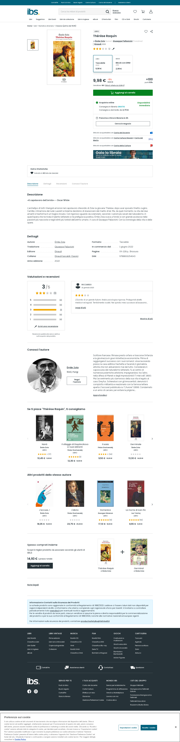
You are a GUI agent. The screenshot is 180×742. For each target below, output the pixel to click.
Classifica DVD (98, 642)
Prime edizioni (54, 638)
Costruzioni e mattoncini (119, 639)
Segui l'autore (77, 380)
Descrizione (32, 183)
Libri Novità (31, 638)
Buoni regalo (78, 3)
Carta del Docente (122, 133)
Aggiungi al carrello (124, 92)
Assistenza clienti (124, 3)
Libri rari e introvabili (57, 642)
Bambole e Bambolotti (118, 652)
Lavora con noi (112, 696)
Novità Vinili (75, 649)
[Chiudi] (176, 727)
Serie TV (95, 649)
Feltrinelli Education (138, 701)
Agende (138, 642)
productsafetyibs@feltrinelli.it (95, 621)
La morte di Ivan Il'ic (136, 510)
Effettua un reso (88, 693)
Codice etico (111, 700)
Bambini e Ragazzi (99, 653)
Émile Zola (100, 41)
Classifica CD (75, 642)
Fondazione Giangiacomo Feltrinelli (141, 696)
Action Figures (119, 658)
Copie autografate (56, 645)
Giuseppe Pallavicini (122, 41)
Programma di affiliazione (116, 689)
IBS (103, 85)
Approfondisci (100, 395)
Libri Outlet (31, 645)
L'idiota (74, 510)
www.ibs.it (55, 610)
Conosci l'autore (80, 183)
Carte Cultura (91, 3)
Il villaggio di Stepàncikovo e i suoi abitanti (75, 445)
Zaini (137, 649)
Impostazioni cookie (128, 727)
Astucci (138, 653)
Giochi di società (120, 648)
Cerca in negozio (123, 123)
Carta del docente (105, 3)
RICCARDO (87, 284)
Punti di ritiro (65, 3)
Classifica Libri (33, 642)
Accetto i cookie (148, 727)
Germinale (135, 444)
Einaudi (97, 44)
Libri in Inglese (32, 649)
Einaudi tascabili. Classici (66, 256)
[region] (90, 727)
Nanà (44, 444)
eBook (29, 653)
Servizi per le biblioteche (115, 685)
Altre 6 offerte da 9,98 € (114, 85)
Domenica (105, 510)
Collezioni (53, 649)
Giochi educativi (120, 644)
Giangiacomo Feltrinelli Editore (139, 690)
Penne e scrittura (141, 645)
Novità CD (74, 638)
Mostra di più (146, 318)
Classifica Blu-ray (99, 645)
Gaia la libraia (64, 696)
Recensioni (61, 183)
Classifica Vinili (76, 653)
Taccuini (138, 638)
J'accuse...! (44, 510)
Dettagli (47, 183)
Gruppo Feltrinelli (136, 685)
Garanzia (86, 696)
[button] (107, 11)
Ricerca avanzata (117, 11)
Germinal (139, 568)
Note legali (33, 584)
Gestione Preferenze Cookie (93, 700)
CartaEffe (54, 3)
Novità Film (96, 638)
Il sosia (105, 444)
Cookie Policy (20, 739)
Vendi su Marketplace (115, 693)
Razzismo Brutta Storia (139, 705)
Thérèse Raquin (106, 568)
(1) (55, 293)
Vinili (72, 645)
